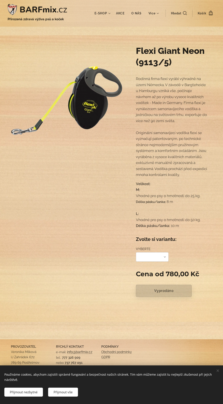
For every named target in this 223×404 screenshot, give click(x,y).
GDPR (105, 357)
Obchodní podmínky (116, 352)
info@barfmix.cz (79, 352)
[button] (179, 13)
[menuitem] (103, 13)
